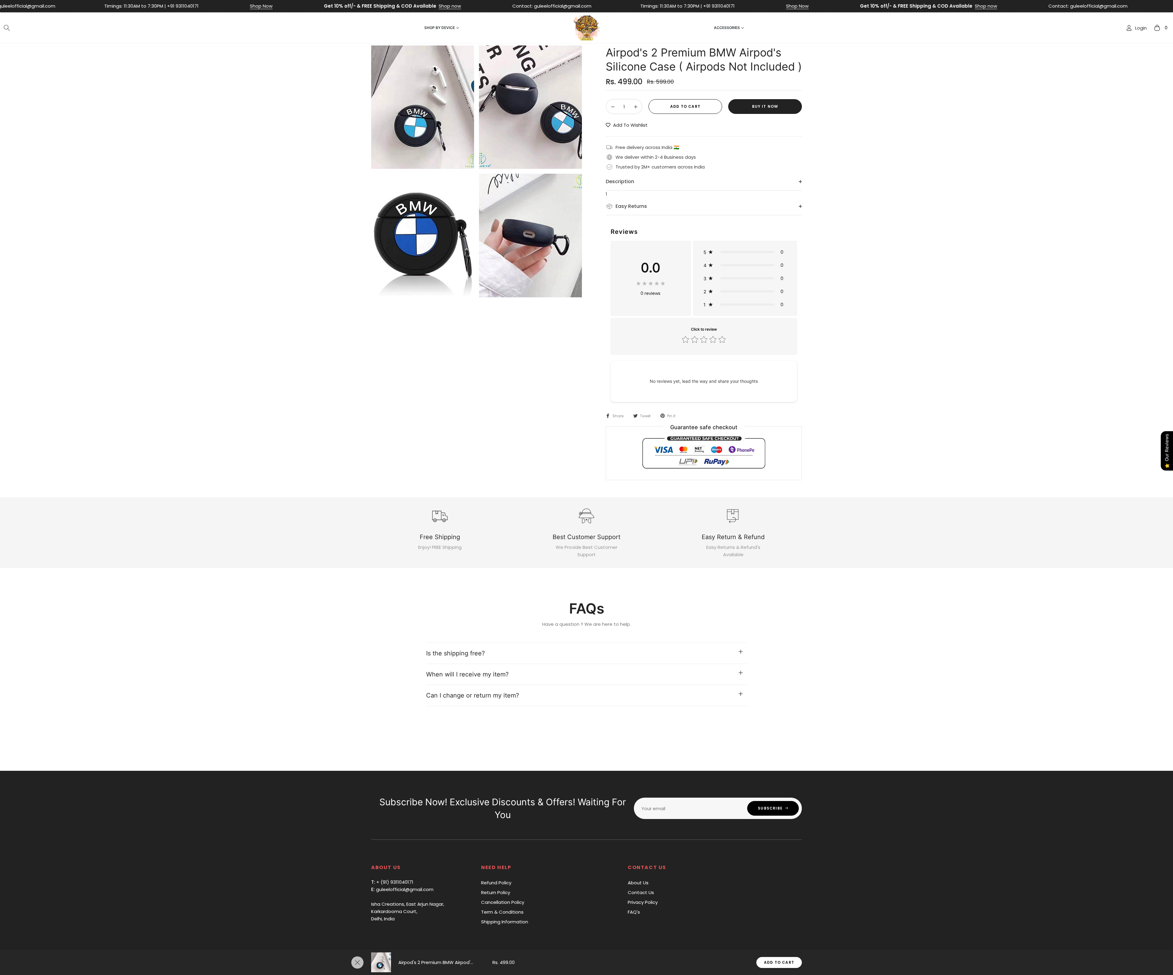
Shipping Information (504, 922)
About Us (638, 882)
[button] (6, 27)
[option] (423, 107)
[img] (650, 283)
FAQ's (634, 912)
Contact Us (641, 892)
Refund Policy (496, 882)
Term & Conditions (502, 912)
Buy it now (765, 106)
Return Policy (495, 892)
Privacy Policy (643, 902)
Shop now (348, 6)
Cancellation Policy (502, 902)
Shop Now (159, 6)
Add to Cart (779, 962)
